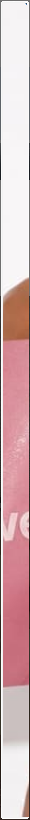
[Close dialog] (26, 3)
